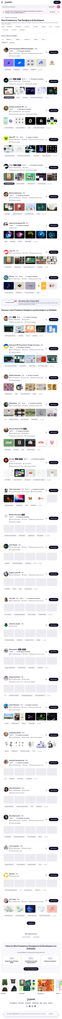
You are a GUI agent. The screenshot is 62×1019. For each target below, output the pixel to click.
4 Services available (32, 170)
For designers (13, 1003)
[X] (27, 1006)
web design (35, 26)
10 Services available (16, 200)
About (45, 1003)
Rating (35, 39)
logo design (9, 26)
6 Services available (15, 549)
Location (27, 39)
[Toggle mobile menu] (2, 2)
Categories (8, 39)
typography (22, 29)
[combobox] (24, 7)
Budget (17, 39)
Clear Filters (12, 42)
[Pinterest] (35, 1006)
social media (5, 29)
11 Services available (15, 352)
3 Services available (32, 114)
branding (57, 26)
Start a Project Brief (32, 969)
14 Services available (32, 84)
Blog (41, 1003)
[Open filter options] (2, 39)
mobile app (27, 26)
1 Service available (30, 436)
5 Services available (15, 142)
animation (14, 29)
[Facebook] (29, 1006)
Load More (31, 923)
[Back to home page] (8, 2)
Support (50, 1003)
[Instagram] (32, 1006)
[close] (58, 12)
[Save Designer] (46, 52)
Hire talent (21, 1003)
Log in (57, 2)
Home (2, 17)
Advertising (35, 1003)
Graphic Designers (26, 937)
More (43, 39)
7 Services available (15, 56)
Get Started (52, 11)
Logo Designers (36, 937)
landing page (18, 26)
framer (50, 26)
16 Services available (16, 522)
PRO (36, 48)
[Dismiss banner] (56, 1012)
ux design (43, 26)
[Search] (58, 6)
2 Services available (15, 709)
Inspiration (28, 1003)
